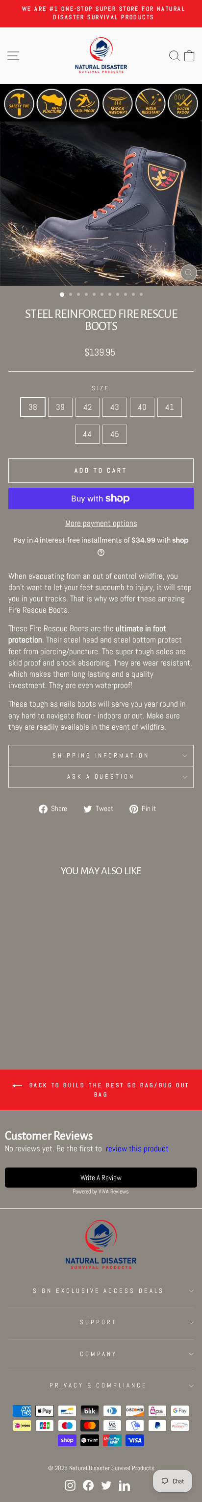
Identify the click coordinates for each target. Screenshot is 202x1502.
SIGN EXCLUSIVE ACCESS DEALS (98, 1291)
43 (114, 407)
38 (32, 407)
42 (87, 407)
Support (98, 1322)
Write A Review (101, 1177)
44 (87, 434)
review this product (137, 1149)
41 (169, 407)
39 (60, 407)
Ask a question (101, 776)
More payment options (101, 523)
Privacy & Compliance (99, 1385)
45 (114, 434)
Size (101, 388)
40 (142, 407)
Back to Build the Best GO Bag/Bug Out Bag (108, 1089)
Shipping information (101, 755)
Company (99, 1354)
